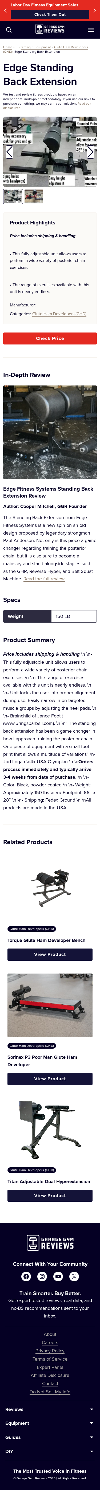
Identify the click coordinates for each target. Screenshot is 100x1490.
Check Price (50, 338)
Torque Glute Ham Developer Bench (46, 940)
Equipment (17, 1423)
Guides (13, 1437)
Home (7, 47)
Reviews (14, 1409)
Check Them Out (50, 14)
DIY (9, 1451)
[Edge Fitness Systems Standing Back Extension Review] (50, 432)
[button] (5, 10)
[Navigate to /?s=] (8, 29)
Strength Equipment (36, 47)
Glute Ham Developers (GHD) (59, 314)
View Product (50, 954)
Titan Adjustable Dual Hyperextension (48, 1181)
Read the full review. (44, 578)
